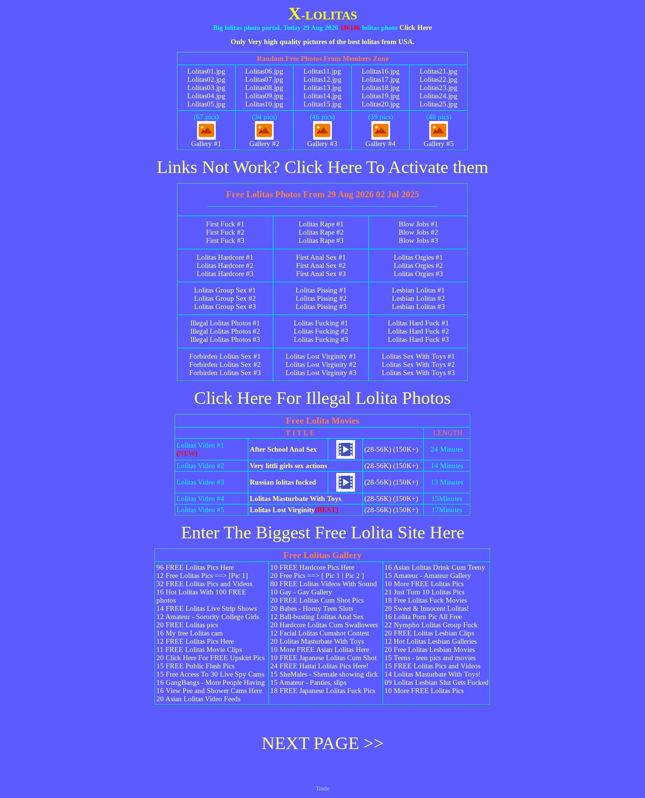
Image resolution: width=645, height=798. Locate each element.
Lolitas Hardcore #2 (225, 265)
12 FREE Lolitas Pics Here (195, 641)
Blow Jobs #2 (418, 232)
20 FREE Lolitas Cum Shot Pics (317, 600)
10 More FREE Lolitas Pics (424, 584)
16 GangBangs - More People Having (210, 682)
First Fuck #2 (225, 232)
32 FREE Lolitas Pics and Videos (204, 584)
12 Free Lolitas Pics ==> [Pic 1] (202, 575)
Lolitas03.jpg (206, 88)
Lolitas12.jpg (322, 79)
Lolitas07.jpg (264, 79)
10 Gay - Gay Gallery (301, 592)
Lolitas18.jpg (381, 88)
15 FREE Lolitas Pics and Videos (432, 666)
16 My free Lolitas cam (189, 633)
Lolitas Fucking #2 (321, 331)
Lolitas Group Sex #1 (225, 290)
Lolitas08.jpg (264, 88)
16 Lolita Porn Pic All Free (423, 617)
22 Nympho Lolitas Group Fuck (431, 625)
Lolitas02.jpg (206, 79)
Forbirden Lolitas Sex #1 (225, 356)
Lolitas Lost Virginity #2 (321, 364)
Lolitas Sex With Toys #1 (418, 356)
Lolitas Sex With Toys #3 (418, 373)
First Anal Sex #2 (321, 265)
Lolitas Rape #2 (321, 232)
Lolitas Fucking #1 (321, 323)
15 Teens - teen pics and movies (430, 658)
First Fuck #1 (225, 224)
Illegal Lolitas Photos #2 (225, 331)
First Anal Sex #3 (321, 274)
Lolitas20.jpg (381, 104)
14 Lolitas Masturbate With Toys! (432, 674)
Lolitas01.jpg (206, 71)
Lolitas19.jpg (381, 96)
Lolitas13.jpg (322, 88)
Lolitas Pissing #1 (321, 290)
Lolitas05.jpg (206, 104)
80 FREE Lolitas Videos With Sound (323, 584)
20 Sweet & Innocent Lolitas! (426, 608)
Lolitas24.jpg (439, 96)
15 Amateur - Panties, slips (308, 682)
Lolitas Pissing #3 (321, 306)
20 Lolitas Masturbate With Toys (317, 641)
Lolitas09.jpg (264, 96)
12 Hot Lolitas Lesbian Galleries (430, 641)
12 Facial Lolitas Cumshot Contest (319, 633)
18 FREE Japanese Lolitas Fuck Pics (322, 691)
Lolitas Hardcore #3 (225, 274)
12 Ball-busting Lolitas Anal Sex (317, 617)
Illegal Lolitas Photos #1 (225, 323)
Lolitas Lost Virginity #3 (321, 373)
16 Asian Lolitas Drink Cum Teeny (434, 567)
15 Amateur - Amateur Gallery (427, 575)
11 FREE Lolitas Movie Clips (199, 649)
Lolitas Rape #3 (321, 240)
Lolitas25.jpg (439, 104)
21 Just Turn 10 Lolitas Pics (424, 592)
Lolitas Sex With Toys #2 (418, 364)
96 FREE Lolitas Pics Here (195, 567)
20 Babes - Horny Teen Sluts (311, 608)
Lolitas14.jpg (322, 96)
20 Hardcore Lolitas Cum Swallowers (324, 625)
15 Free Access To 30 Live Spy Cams (210, 674)
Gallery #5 (439, 144)
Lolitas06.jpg (264, 71)
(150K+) (405, 449)
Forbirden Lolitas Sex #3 (225, 373)
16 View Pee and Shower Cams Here (209, 691)
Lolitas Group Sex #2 (225, 298)
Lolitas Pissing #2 (321, 298)
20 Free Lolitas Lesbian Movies (429, 649)
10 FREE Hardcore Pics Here (312, 567)
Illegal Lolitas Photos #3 (225, 339)
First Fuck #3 (225, 240)
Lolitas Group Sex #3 (225, 306)
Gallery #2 (264, 144)
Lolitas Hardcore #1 (225, 257)
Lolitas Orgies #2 (418, 265)
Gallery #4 (380, 144)
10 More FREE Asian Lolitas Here (319, 649)
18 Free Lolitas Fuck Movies (425, 600)
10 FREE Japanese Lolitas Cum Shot (323, 658)
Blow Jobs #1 (418, 224)
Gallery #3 (322, 144)
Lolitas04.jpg (206, 96)
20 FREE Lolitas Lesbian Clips (429, 633)
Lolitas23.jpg (439, 88)
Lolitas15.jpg (322, 104)
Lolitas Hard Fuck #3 (418, 339)
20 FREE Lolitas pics (187, 625)
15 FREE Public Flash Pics (195, 666)
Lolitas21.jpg (439, 71)
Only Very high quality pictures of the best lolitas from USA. (323, 42)
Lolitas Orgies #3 (418, 274)
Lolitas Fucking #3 (321, 339)
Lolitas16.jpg (381, 71)
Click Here (415, 27)
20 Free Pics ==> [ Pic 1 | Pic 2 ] (317, 575)
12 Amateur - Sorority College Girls (207, 617)
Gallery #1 (206, 144)
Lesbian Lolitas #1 (418, 290)
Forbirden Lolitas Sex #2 (225, 364)
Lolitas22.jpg (439, 79)
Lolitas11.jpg (322, 71)
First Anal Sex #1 (321, 257)
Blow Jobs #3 (418, 240)
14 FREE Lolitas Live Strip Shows (206, 608)
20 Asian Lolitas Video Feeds (198, 699)
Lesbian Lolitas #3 (418, 306)
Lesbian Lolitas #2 (418, 298)
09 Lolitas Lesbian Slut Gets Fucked (436, 682)
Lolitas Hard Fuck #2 (418, 331)
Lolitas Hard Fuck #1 (418, 323)
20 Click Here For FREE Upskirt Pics (210, 658)
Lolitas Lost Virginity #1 (321, 356)
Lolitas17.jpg (381, 79)
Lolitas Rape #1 (321, 224)
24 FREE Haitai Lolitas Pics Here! (319, 666)
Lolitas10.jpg (264, 104)
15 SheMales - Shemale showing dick (324, 674)
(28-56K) (377, 449)
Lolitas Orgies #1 (418, 257)
